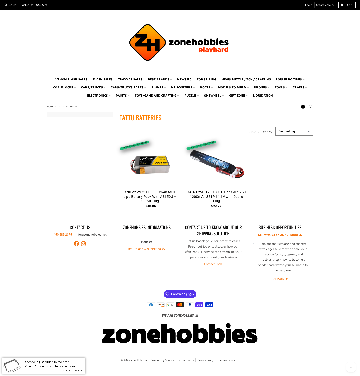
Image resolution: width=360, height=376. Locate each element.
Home (50, 106)
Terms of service (227, 360)
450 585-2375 (63, 234)
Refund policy (186, 360)
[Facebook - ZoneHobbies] (303, 107)
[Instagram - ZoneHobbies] (310, 107)
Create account (325, 4)
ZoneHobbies (139, 360)
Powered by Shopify (162, 360)
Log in (308, 4)
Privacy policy (206, 360)
